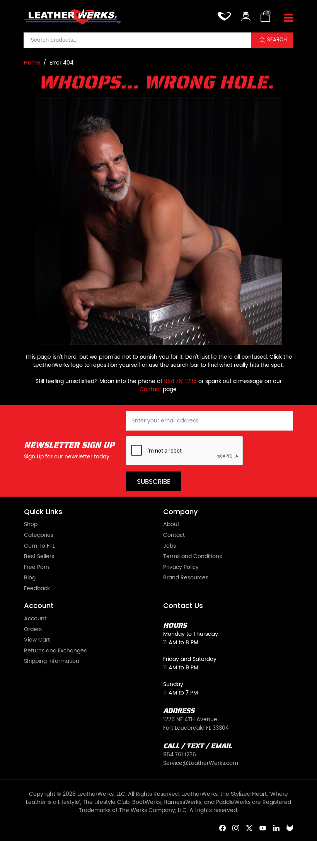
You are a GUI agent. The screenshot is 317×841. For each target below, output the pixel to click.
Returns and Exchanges (55, 651)
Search (277, 40)
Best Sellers (39, 557)
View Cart (37, 640)
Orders (33, 630)
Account (35, 619)
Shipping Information (51, 661)
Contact (150, 389)
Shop (30, 525)
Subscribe (153, 482)
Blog (30, 578)
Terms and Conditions (192, 557)
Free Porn (36, 568)
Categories (38, 535)
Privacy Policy (181, 568)
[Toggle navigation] (288, 18)
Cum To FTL (39, 546)
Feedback (37, 589)
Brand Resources (185, 578)
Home (32, 63)
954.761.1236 (180, 381)
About (171, 525)
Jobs (169, 546)
